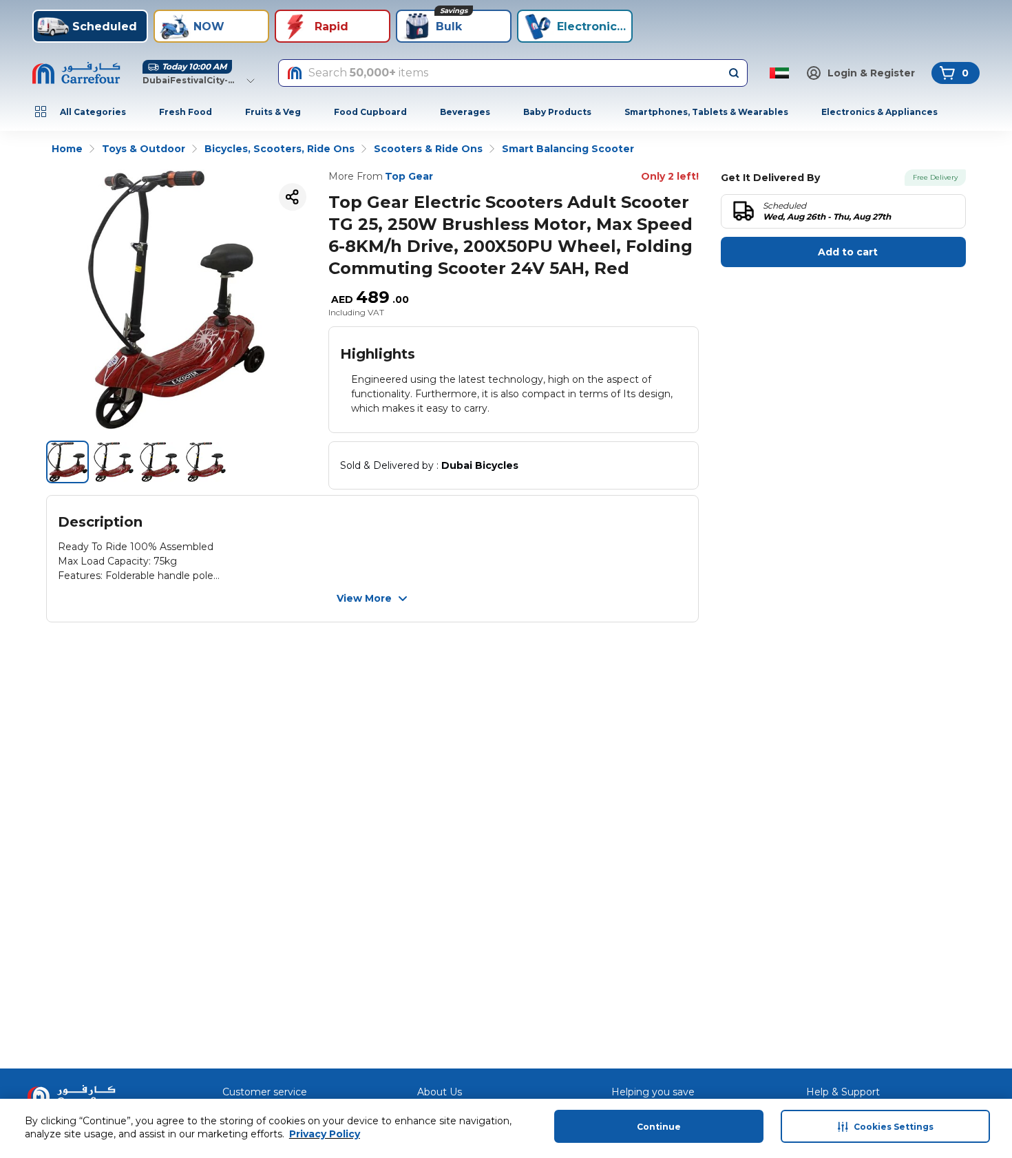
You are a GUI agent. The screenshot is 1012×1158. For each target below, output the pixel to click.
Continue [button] (659, 1127)
